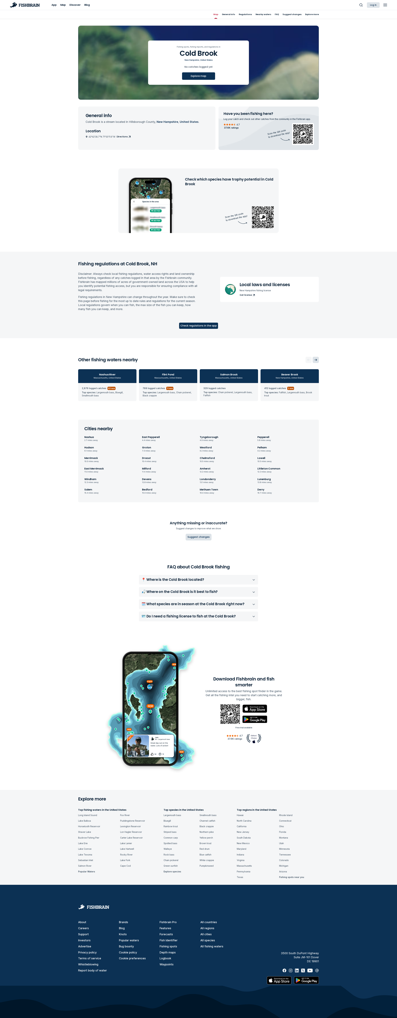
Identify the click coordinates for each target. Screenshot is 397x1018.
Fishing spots (168, 946)
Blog (122, 928)
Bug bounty (126, 946)
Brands (123, 922)
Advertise (84, 946)
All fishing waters (211, 946)
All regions (207, 928)
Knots (123, 934)
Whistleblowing (88, 964)
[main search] (361, 5)
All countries (208, 922)
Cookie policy (128, 952)
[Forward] (316, 360)
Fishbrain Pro (168, 922)
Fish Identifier (169, 940)
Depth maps (168, 952)
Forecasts (166, 934)
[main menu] (385, 5)
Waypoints (167, 964)
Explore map (198, 76)
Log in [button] (373, 5)
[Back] (309, 360)
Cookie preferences (132, 958)
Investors (84, 940)
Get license (246, 295)
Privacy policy (87, 952)
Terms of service (89, 958)
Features (165, 928)
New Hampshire (192, 60)
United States (206, 60)
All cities (206, 934)
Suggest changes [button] (198, 537)
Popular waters (129, 940)
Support (83, 934)
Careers (83, 928)
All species (207, 940)
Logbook (165, 958)
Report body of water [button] (92, 970)
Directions (122, 136)
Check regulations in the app (198, 325)
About (82, 922)
